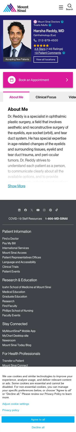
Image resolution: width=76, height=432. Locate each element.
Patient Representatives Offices (21, 257)
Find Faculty (9, 306)
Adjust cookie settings (15, 403)
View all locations (45, 59)
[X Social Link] (32, 210)
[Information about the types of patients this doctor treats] (49, 25)
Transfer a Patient (13, 361)
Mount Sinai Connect (15, 365)
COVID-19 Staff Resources (25, 218)
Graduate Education (14, 296)
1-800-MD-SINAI (56, 218)
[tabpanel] (38, 147)
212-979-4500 (48, 40)
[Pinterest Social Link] (50, 209)
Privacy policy (10, 410)
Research (8, 301)
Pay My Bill (9, 243)
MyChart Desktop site (15, 335)
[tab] (16, 97)
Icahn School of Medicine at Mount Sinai (26, 287)
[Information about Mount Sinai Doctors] (62, 21)
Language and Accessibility (19, 262)
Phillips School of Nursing (17, 310)
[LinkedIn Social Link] (19, 210)
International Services (15, 248)
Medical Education (13, 292)
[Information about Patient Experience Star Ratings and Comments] (63, 52)
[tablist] (38, 97)
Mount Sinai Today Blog (16, 345)
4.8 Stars (39, 49)
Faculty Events (11, 315)
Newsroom (9, 340)
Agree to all (38, 419)
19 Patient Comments (47, 53)
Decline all (38, 427)
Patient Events (11, 271)
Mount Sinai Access (14, 252)
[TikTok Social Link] (57, 209)
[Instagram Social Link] (44, 210)
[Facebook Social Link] (25, 210)
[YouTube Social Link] (38, 210)
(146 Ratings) (54, 49)
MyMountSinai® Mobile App (18, 331)
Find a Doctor (10, 238)
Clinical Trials (10, 267)
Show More (16, 186)
